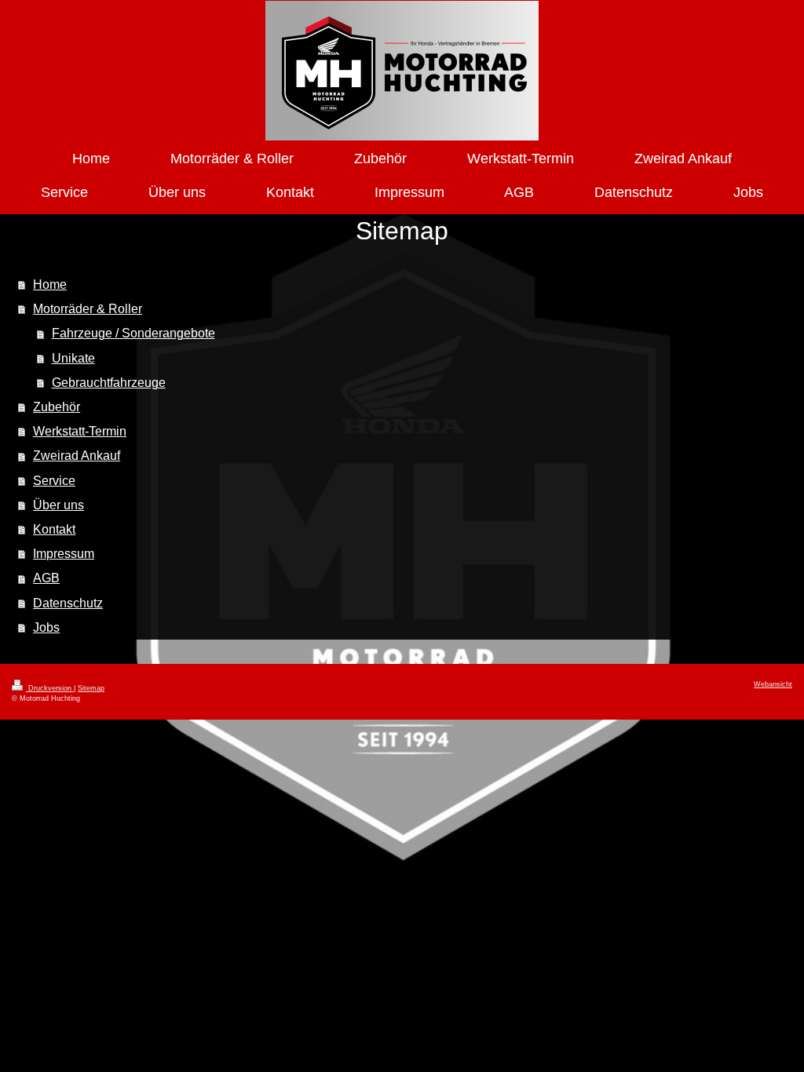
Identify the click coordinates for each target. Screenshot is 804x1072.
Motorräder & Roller (87, 308)
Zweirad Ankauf (76, 455)
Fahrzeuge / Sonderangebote (133, 333)
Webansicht (773, 684)
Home (50, 284)
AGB (46, 578)
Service (54, 480)
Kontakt (54, 529)
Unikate (73, 358)
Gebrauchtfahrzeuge (109, 382)
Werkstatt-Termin (79, 431)
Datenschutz (68, 603)
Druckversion (50, 688)
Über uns (58, 505)
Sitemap (91, 688)
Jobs (46, 627)
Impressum (63, 553)
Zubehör (56, 407)
